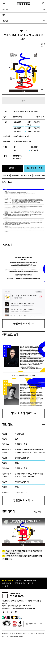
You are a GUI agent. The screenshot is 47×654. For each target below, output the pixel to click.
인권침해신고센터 (19, 583)
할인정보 (36, 176)
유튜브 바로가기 (20, 612)
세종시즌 (23, 31)
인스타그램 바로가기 (16, 612)
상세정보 (12, 168)
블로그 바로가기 (7, 612)
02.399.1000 (16, 596)
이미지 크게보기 (42, 89)
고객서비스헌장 (7, 583)
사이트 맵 (5, 586)
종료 (23, 100)
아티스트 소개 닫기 (43, 334)
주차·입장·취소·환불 (34, 168)
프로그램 (5, 10)
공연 (3, 15)
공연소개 (15, 176)
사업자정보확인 (29, 608)
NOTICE (6, 176)
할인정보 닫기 (43, 424)
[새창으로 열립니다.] (12, 619)
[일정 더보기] (43, 122)
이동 (40, 624)
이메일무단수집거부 (30, 580)
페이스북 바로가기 (3, 612)
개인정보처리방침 (7, 580)
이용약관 (18, 580)
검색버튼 (43, 3)
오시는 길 (31, 583)
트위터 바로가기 (11, 612)
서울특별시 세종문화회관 (23, 3)
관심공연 (42, 44)
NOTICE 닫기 (43, 181)
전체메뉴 (3, 3)
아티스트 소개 (26, 176)
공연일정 (5, 21)
